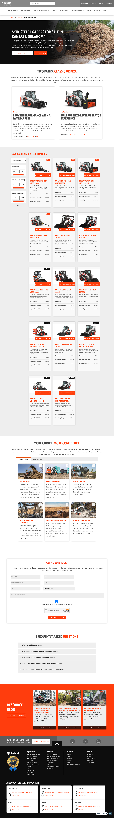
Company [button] (97, 11)
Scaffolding (50, 768)
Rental (69, 760)
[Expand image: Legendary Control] (67, 465)
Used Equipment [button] (25, 11)
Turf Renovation (31, 770)
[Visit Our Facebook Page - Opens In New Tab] (72, 741)
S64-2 (70, 134)
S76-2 (80, 134)
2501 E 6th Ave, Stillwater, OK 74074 (87, 792)
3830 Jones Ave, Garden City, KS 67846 (22, 792)
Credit (68, 762)
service (57, 45)
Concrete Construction (53, 766)
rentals (63, 45)
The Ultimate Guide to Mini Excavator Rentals (92, 709)
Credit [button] (89, 11)
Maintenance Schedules (73, 764)
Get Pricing (41, 53)
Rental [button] (54, 11)
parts (53, 45)
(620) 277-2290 (15, 795)
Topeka (11, 802)
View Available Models (22, 53)
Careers (89, 756)
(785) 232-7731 (15, 809)
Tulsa (43, 802)
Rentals (50, 752)
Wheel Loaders (31, 760)
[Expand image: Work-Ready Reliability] (93, 504)
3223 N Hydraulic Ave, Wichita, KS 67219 (89, 806)
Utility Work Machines (33, 764)
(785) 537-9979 (49, 795)
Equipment (31, 752)
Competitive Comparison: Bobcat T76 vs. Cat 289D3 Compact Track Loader (42, 710)
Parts (68, 756)
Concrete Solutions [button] (77, 11)
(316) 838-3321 (82, 809)
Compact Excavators (32, 762)
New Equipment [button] (13, 11)
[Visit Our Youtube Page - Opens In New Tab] (85, 741)
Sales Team (90, 760)
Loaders (19, 18)
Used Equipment (31, 774)
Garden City (12, 788)
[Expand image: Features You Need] (93, 465)
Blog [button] (104, 11)
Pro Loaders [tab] (37, 459)
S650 (37, 136)
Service (69, 754)
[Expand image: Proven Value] (40, 465)
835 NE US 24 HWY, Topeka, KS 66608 (21, 806)
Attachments (30, 772)
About (89, 752)
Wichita (78, 802)
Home (12, 18)
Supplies (69, 758)
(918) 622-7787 (49, 809)
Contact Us (90, 754)
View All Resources (16, 715)
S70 (25, 136)
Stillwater (79, 788)
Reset (18, 205)
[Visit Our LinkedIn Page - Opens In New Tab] (98, 741)
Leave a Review (91, 758)
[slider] (13, 175)
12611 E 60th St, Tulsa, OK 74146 (53, 806)
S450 (28, 136)
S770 (42, 136)
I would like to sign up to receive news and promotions (57, 604)
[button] (6, 3)
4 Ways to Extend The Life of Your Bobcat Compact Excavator (69, 709)
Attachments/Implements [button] (41, 11)
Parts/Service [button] (64, 11)
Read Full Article (44, 728)
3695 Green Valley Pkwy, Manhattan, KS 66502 (57, 792)
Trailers (29, 768)
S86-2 (85, 134)
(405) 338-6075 (82, 795)
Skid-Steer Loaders (32, 756)
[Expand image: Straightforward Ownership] (67, 504)
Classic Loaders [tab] (23, 459)
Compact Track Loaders (33, 754)
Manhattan (45, 788)
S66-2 (75, 134)
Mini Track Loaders (32, 758)
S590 (33, 136)
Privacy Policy (90, 762)
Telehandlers (30, 766)
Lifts (48, 764)
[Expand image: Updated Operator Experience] (40, 504)
